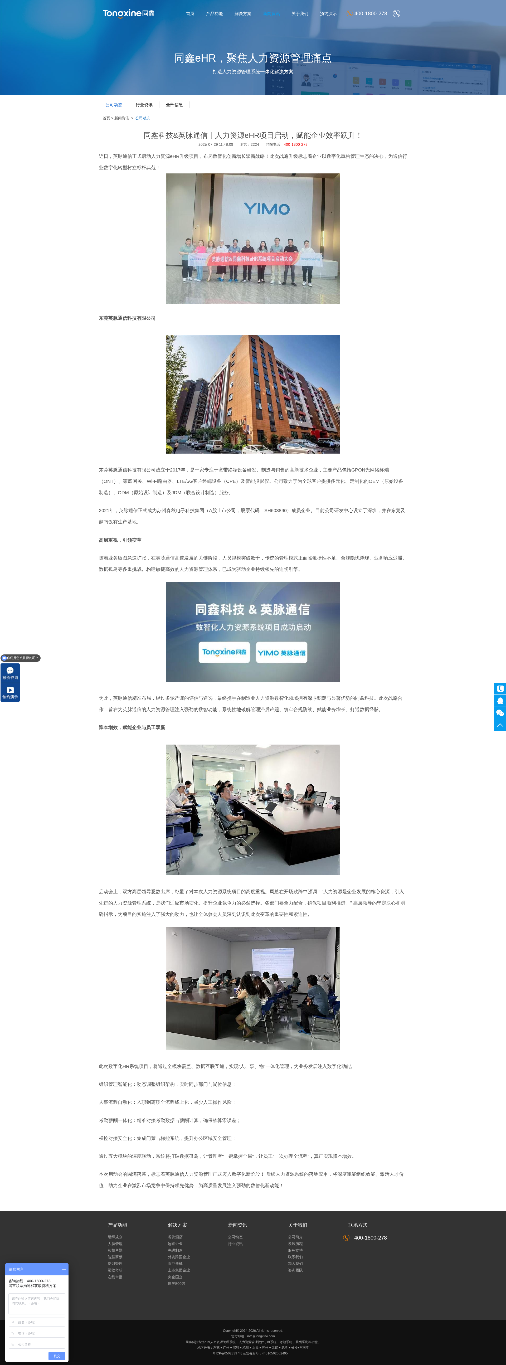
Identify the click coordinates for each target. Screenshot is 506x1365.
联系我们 (295, 1257)
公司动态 (113, 105)
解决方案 (243, 13)
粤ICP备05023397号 (227, 1353)
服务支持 (295, 1250)
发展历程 (295, 1244)
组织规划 (115, 1237)
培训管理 (115, 1263)
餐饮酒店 (175, 1237)
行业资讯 (144, 105)
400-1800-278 (500, 688)
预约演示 (328, 13)
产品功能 (214, 13)
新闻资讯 (271, 13)
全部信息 (174, 105)
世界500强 (176, 1283)
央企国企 (175, 1277)
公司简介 (295, 1237)
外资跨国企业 (179, 1257)
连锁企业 (175, 1244)
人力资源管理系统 (223, 1342)
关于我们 (299, 13)
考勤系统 (286, 1342)
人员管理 (115, 1244)
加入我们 (295, 1263)
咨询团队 (295, 1270)
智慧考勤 (115, 1250)
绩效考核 (115, 1270)
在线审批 (115, 1277)
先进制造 (175, 1250)
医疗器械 (175, 1263)
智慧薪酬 (115, 1257)
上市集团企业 (179, 1270)
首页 (190, 13)
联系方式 (357, 1225)
